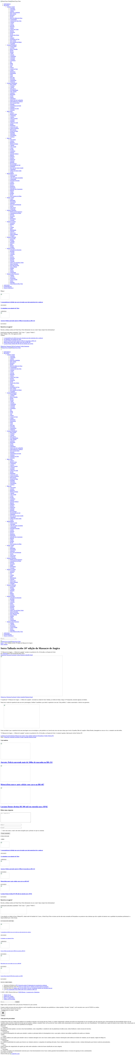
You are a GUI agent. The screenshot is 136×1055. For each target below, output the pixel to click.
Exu (11, 225)
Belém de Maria (14, 144)
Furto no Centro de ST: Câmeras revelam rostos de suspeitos (33, 986)
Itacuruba (12, 216)
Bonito (11, 16)
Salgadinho (13, 98)
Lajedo (12, 70)
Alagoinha (12, 9)
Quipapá (12, 160)
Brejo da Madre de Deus (16, 18)
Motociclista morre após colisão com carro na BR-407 (17, 342)
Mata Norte (10, 111)
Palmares (12, 156)
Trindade (12, 235)
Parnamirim (13, 201)
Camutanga (13, 115)
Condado (12, 120)
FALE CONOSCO (8, 288)
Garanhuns (13, 60)
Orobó (11, 95)
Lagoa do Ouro (14, 69)
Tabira (11, 269)
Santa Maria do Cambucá (16, 101)
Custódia (12, 241)
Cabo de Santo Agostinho (16, 177)
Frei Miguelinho (14, 90)
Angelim (12, 47)
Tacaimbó (12, 43)
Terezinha (12, 79)
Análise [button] (2, 1034)
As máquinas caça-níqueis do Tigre (10, 308)
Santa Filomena (14, 234)
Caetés (11, 53)
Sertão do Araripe (11, 221)
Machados (12, 94)
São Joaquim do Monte (16, 42)
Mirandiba (12, 200)
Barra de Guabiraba (15, 12)
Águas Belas (13, 46)
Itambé (11, 124)
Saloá (11, 76)
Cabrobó (12, 276)
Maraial (12, 155)
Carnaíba (12, 254)
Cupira (11, 23)
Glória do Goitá (14, 122)
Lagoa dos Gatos (14, 29)
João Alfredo (13, 91)
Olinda (11, 192)
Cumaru (12, 87)
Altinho (12, 11)
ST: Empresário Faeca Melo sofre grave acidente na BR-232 (22, 989)
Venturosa (12, 81)
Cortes (11, 148)
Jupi (11, 66)
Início (2, 643)
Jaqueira (12, 152)
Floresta (12, 214)
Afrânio (12, 275)
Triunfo (12, 271)
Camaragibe (13, 179)
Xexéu (11, 172)
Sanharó (12, 38)
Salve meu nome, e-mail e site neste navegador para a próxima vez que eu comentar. (23, 830)
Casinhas (12, 86)
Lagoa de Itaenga (14, 128)
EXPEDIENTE (8, 286)
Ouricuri (12, 231)
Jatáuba (12, 28)
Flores (11, 255)
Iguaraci (12, 257)
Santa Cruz (13, 233)
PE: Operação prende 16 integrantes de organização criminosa (31, 985)
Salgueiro (12, 203)
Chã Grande (13, 146)
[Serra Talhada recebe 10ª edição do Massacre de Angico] (32, 695)
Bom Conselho (14, 49)
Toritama (12, 107)
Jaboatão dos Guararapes (16, 189)
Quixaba (12, 261)
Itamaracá (12, 186)
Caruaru (12, 22)
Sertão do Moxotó (11, 237)
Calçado (12, 55)
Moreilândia (13, 230)
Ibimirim (12, 242)
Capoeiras (12, 57)
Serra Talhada (13, 266)
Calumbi (12, 252)
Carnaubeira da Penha (15, 213)
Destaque (12, 735)
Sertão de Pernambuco (38, 735)
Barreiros (12, 142)
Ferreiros (12, 121)
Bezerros (12, 15)
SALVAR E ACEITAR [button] (6, 1052)
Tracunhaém (13, 135)
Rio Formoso (13, 163)
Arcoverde (12, 238)
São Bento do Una (14, 39)
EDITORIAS (7, 4)
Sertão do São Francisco (13, 274)
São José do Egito (14, 265)
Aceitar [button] (16, 1010)
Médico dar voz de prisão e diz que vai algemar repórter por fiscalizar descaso (33, 988)
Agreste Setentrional (12, 83)
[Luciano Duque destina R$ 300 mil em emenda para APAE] (15, 803)
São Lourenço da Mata (15, 196)
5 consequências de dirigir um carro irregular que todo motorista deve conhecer (22, 302)
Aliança (12, 112)
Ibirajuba (12, 26)
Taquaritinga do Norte (15, 105)
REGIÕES (6, 5)
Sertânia (12, 247)
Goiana (12, 182)
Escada (12, 149)
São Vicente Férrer (14, 103)
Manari (12, 245)
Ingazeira (12, 258)
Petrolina (12, 282)
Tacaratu (12, 220)
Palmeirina (12, 71)
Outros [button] (2, 1043)
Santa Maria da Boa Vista (16, 283)
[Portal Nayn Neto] (11, 347)
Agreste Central (11, 6)
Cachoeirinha (13, 19)
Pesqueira (12, 32)
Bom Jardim (13, 84)
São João (12, 77)
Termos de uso (7, 994)
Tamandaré (13, 169)
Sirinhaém (12, 166)
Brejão (11, 50)
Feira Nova (13, 88)
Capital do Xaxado (5, 735)
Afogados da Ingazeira (15, 250)
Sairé (11, 36)
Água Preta (13, 139)
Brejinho (12, 251)
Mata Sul (9, 138)
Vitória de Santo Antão (15, 170)
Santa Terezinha (14, 264)
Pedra (11, 74)
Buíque (12, 52)
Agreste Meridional (12, 45)
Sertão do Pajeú (11, 248)
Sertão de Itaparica (11, 210)
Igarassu (12, 183)
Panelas (12, 30)
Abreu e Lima (13, 175)
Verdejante (12, 209)
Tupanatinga (13, 80)
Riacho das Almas (14, 35)
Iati (11, 62)
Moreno (12, 190)
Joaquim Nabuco (14, 153)
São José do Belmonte (15, 204)
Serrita (11, 206)
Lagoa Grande (13, 279)
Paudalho (12, 132)
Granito (12, 227)
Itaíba (11, 63)
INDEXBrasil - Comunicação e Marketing (28, 992)
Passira (12, 97)
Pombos (12, 158)
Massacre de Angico (20, 735)
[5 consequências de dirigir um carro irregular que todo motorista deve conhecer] (5, 299)
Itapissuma (12, 187)
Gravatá (12, 25)
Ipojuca (12, 185)
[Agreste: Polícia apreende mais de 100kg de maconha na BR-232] (5, 317)
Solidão (12, 268)
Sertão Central (10, 197)
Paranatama (13, 73)
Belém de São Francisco (16, 211)
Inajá (11, 244)
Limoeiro (12, 93)
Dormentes (13, 278)
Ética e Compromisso (9, 997)
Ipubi (11, 228)
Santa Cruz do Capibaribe (16, 100)
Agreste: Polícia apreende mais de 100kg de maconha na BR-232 (18, 320)
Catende (12, 145)
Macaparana (13, 129)
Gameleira (12, 151)
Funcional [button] (3, 1026)
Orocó (11, 281)
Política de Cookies (8, 996)
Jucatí (11, 64)
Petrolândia (13, 218)
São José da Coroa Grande (16, 168)
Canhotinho (13, 56)
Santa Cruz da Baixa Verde (17, 262)
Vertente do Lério (14, 108)
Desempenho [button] (4, 1030)
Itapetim (12, 259)
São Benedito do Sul (15, 165)
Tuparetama (13, 272)
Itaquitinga (12, 125)
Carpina (12, 117)
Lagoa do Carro (14, 127)
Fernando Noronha (15, 180)
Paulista (12, 193)
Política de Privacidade (9, 999)
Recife (11, 194)
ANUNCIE (7, 285)
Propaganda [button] (4, 1039)
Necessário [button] (3, 1047)
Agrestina (12, 8)
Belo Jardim (13, 14)
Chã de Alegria (14, 118)
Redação (5, 653)
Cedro (11, 199)
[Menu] (1, 349)
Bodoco (12, 224)
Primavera (12, 159)
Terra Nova (13, 207)
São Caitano (13, 40)
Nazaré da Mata (14, 131)
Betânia (12, 240)
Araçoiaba (12, 176)
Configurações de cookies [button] (7, 1010)
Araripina (12, 223)
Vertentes (12, 110)
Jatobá (11, 217)
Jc (4, 989)
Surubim (12, 104)
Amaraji (12, 141)
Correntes (12, 59)
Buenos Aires (13, 114)
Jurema (12, 67)
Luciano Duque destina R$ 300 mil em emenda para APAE (18, 343)
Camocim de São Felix (15, 21)
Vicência (12, 136)
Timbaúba (12, 134)
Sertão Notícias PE (49, 735)
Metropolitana (10, 173)
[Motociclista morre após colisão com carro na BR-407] (15, 781)
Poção (11, 33)
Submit (17, 1001)
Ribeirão (12, 162)
